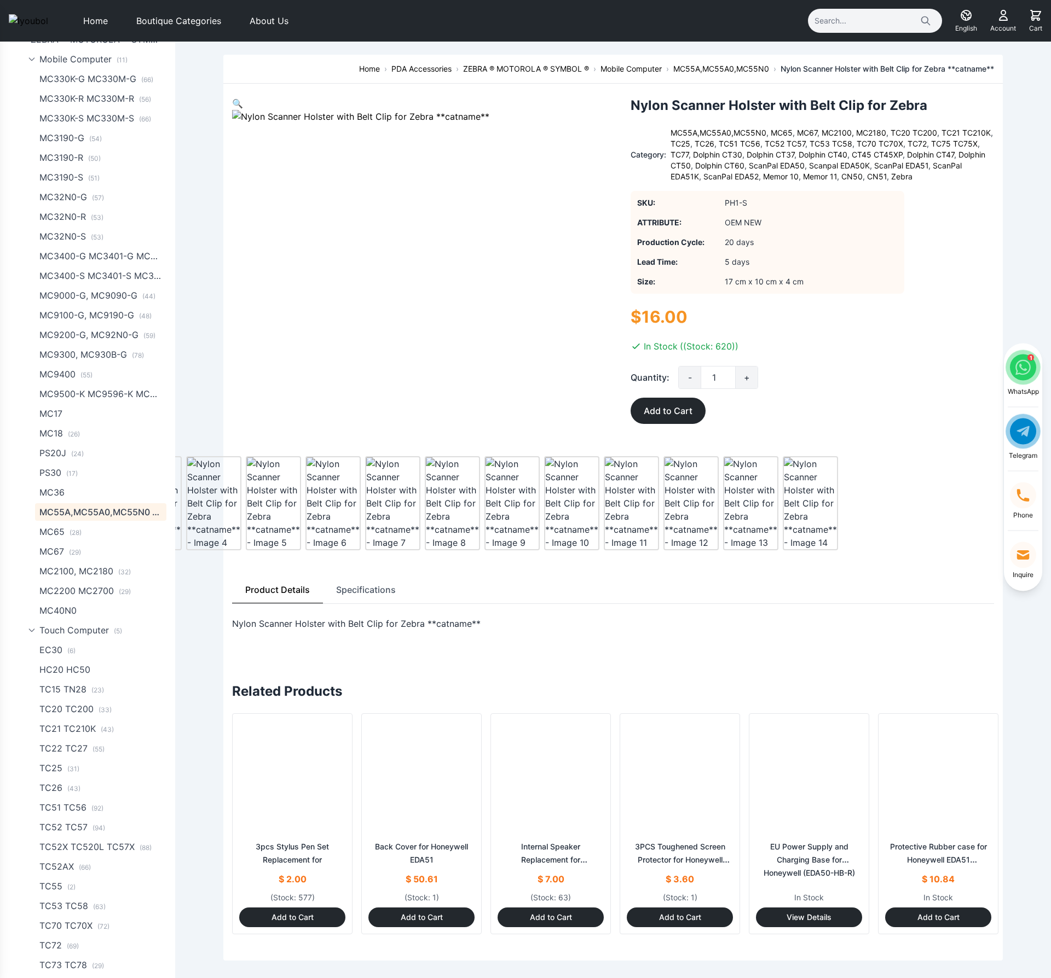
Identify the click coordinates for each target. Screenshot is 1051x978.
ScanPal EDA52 (731, 176)
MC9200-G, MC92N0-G (97, 334)
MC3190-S (69, 177)
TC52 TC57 (72, 827)
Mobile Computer (83, 59)
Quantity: (650, 377)
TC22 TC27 (72, 748)
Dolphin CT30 (717, 154)
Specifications (366, 589)
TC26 (59, 787)
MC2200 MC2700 (85, 590)
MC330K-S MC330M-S (95, 118)
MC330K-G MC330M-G (96, 78)
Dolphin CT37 (770, 154)
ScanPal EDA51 (901, 165)
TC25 (59, 767)
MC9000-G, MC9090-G (97, 295)
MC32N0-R (71, 216)
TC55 (57, 886)
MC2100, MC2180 (85, 571)
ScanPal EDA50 (777, 165)
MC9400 (66, 374)
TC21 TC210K (76, 728)
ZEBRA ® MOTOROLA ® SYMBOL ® (526, 68)
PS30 (58, 472)
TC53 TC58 (72, 905)
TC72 (59, 945)
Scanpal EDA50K (839, 165)
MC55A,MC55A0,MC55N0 (102, 512)
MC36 (52, 492)
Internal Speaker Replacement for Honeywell (550, 859)
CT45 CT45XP (877, 154)
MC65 (60, 531)
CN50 (852, 176)
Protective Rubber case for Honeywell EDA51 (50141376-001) (938, 859)
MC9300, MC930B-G (91, 354)
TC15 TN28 (71, 689)
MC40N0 (58, 610)
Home (95, 20)
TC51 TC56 (71, 807)
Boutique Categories (178, 20)
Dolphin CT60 (719, 165)
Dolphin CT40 (823, 154)
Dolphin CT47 (930, 154)
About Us (269, 20)
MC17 (50, 413)
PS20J (61, 452)
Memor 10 (781, 176)
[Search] (926, 20)
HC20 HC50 (64, 669)
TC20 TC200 (75, 708)
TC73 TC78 (71, 964)
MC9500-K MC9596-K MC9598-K (102, 393)
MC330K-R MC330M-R (95, 98)
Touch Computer (80, 630)
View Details (809, 917)
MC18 (59, 433)
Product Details (277, 589)
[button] (237, 103)
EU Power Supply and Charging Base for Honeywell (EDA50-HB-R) (809, 859)
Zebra (902, 176)
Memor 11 (820, 176)
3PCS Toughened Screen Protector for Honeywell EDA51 (680, 859)
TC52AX (65, 866)
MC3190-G (70, 137)
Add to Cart (668, 410)
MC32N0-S (71, 236)
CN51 (877, 176)
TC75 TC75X (954, 143)
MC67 (60, 551)
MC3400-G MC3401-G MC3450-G (102, 256)
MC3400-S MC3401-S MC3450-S (102, 275)
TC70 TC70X (74, 925)
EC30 (57, 649)
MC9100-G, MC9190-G (95, 315)
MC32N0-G (71, 196)
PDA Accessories (421, 68)
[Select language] (966, 15)
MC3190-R (70, 157)
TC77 (680, 154)
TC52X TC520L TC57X (95, 846)
